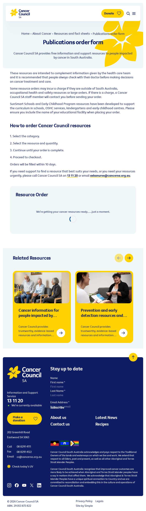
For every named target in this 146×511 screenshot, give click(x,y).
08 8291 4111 (24, 446)
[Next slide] (129, 258)
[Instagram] (9, 485)
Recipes (102, 424)
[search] (128, 13)
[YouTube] (24, 485)
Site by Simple (84, 505)
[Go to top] (133, 357)
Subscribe (57, 407)
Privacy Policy (84, 501)
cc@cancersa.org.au (29, 457)
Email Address (59, 402)
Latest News (106, 417)
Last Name (57, 391)
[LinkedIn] (39, 485)
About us (58, 417)
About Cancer (41, 33)
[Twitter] (32, 485)
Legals (99, 501)
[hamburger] (134, 13)
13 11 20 (15, 400)
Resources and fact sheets (72, 33)
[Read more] (61, 333)
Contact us (59, 424)
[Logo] (20, 13)
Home (25, 33)
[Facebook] (17, 485)
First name (57, 382)
